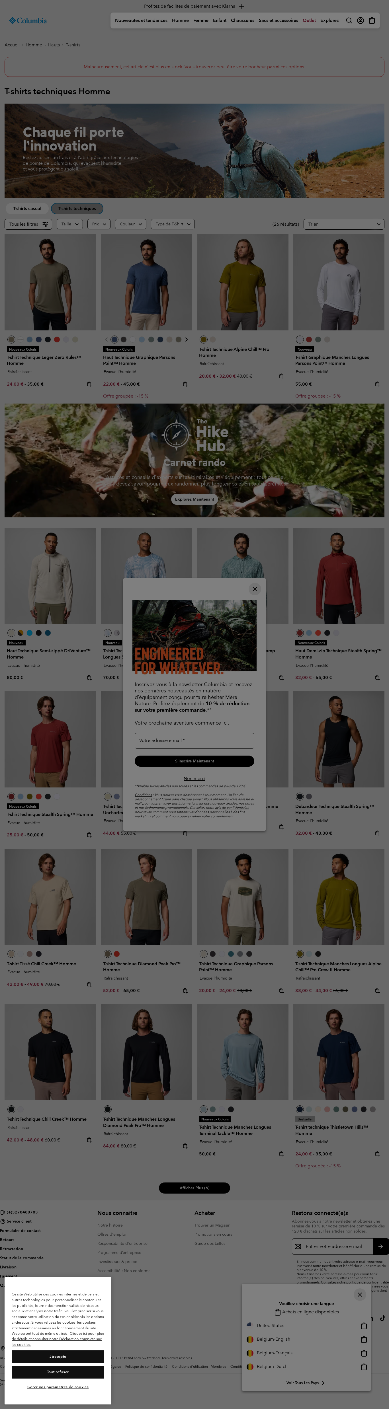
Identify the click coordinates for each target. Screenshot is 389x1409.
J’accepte (58, 1356)
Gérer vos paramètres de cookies (58, 1387)
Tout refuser (58, 1371)
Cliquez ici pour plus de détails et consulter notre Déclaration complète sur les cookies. (58, 1339)
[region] (58, 1340)
